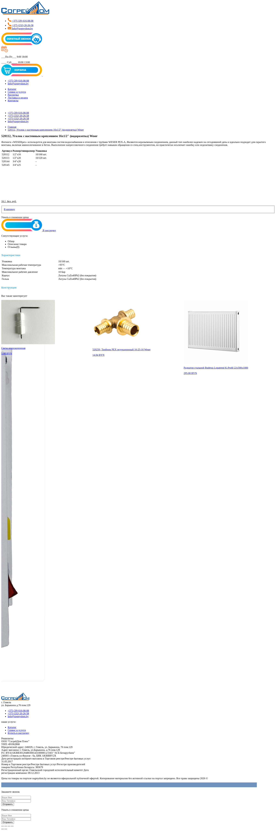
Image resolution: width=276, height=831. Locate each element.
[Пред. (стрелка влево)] (2, 829)
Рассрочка (13, 94)
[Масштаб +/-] (12, 826)
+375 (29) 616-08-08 (18, 710)
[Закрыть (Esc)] (2, 826)
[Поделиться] (5, 826)
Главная (12, 127)
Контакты (13, 100)
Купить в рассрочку (18, 733)
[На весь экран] (9, 826)
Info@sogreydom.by (18, 716)
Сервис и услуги (17, 92)
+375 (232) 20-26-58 (18, 713)
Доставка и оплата (18, 97)
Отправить (8, 804)
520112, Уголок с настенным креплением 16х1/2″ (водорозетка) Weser (46, 129)
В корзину (9, 209)
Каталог (12, 89)
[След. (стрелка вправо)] (5, 829)
